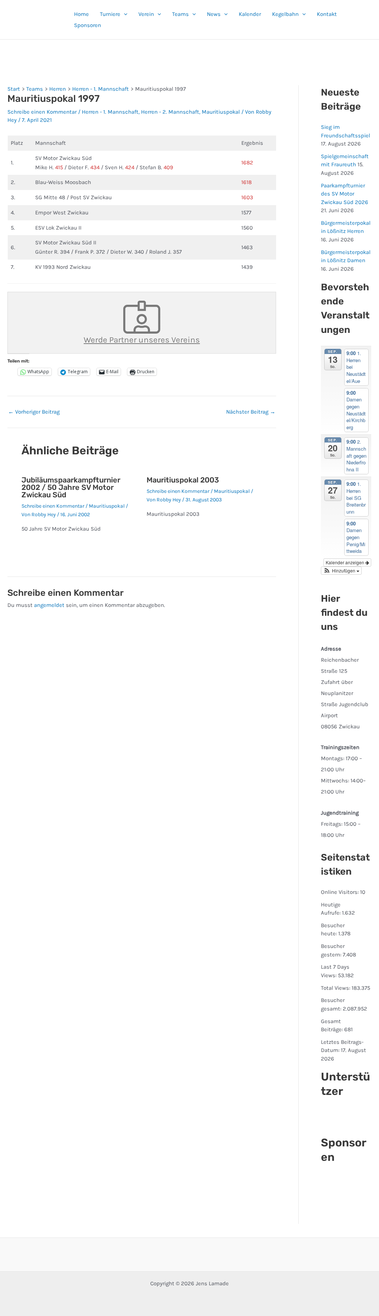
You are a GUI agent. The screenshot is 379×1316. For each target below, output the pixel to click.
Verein (146, 14)
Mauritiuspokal (221, 111)
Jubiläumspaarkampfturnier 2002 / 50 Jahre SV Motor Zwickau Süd (70, 487)
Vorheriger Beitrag (34, 412)
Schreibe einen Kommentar (42, 111)
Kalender (250, 14)
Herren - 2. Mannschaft (170, 111)
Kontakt (327, 14)
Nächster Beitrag (250, 412)
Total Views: (336, 988)
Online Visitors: (340, 892)
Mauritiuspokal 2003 (183, 479)
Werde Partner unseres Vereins (142, 340)
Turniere (110, 14)
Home (81, 14)
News (214, 14)
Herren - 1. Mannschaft (110, 111)
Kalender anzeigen (345, 562)
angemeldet (49, 605)
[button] (123, 14)
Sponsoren (87, 25)
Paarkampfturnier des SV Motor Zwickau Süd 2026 (344, 194)
